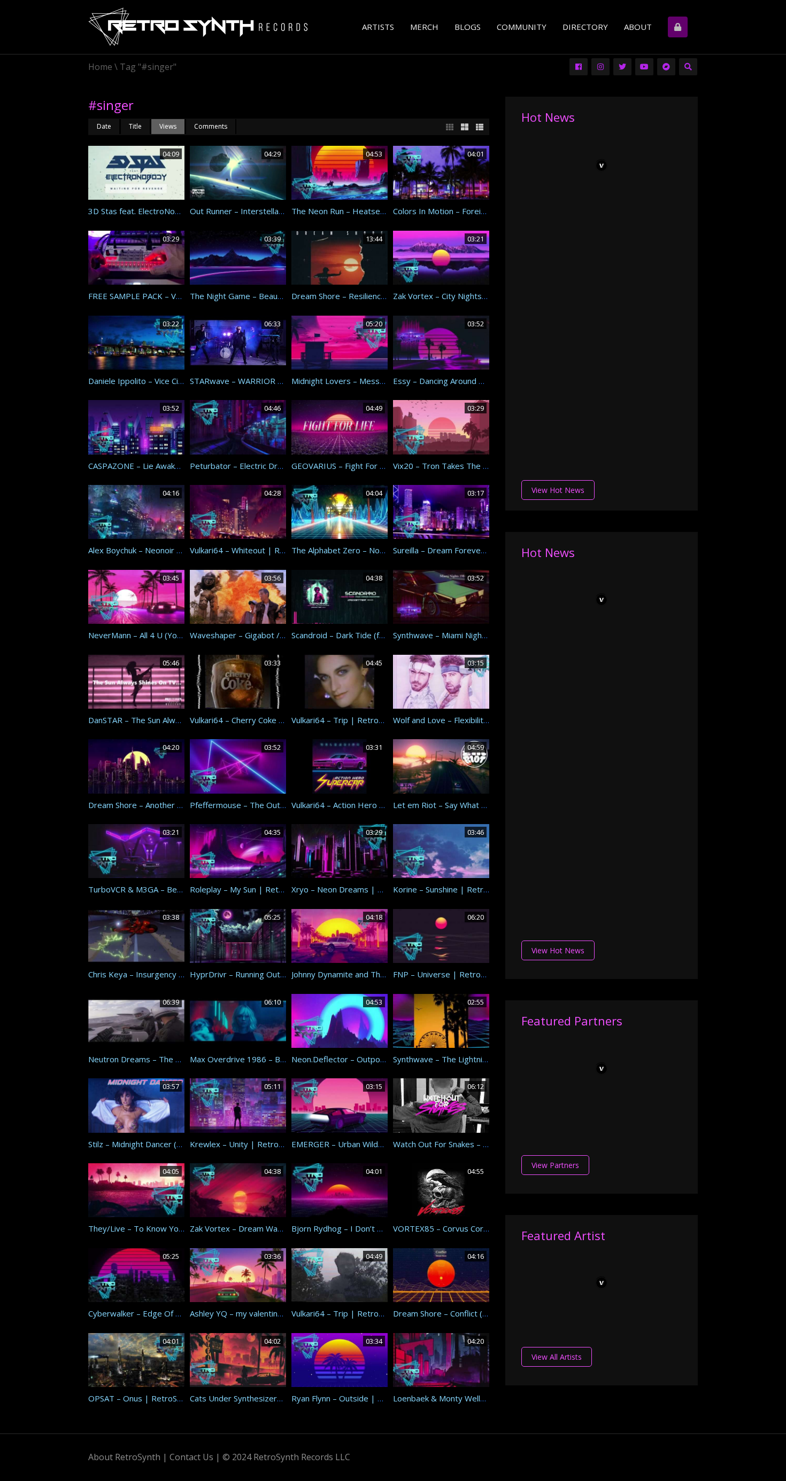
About (638, 26)
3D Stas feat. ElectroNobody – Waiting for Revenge (183, 211)
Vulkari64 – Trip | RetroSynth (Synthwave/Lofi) (377, 1313)
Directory (585, 26)
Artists (378, 26)
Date (104, 126)
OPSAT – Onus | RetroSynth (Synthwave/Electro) (179, 1398)
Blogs (467, 26)
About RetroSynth (124, 1457)
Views (167, 126)
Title (135, 126)
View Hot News (557, 490)
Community (521, 26)
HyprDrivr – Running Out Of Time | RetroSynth (276, 974)
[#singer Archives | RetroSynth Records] (197, 28)
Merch (424, 26)
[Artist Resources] (679, 27)
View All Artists (556, 1357)
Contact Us (191, 1457)
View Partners (555, 1165)
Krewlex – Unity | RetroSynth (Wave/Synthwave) (280, 1144)
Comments (210, 126)
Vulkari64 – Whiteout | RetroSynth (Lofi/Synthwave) (285, 550)
